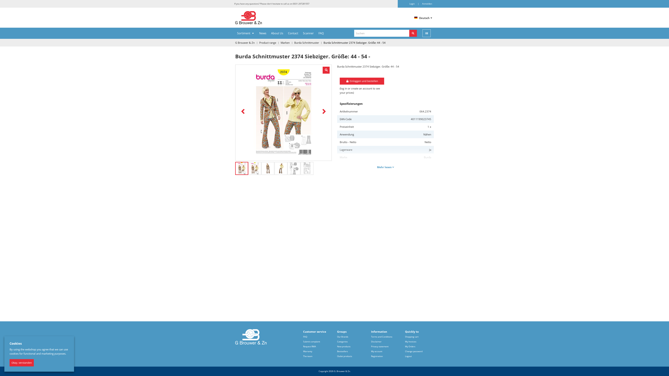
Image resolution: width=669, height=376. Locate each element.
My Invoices (410, 341)
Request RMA (309, 346)
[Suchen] (413, 33)
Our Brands (342, 336)
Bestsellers (342, 351)
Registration (377, 356)
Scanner (308, 33)
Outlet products (344, 356)
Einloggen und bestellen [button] (363, 81)
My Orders (410, 346)
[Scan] (426, 33)
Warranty (307, 351)
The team (307, 356)
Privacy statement (380, 346)
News (262, 33)
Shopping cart (411, 336)
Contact (293, 33)
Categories (342, 341)
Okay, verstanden (21, 362)
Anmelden (427, 3)
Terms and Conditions (381, 336)
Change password (413, 351)
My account (376, 351)
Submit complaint (311, 341)
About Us (277, 33)
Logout (408, 356)
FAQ (321, 33)
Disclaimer (376, 341)
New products (344, 346)
